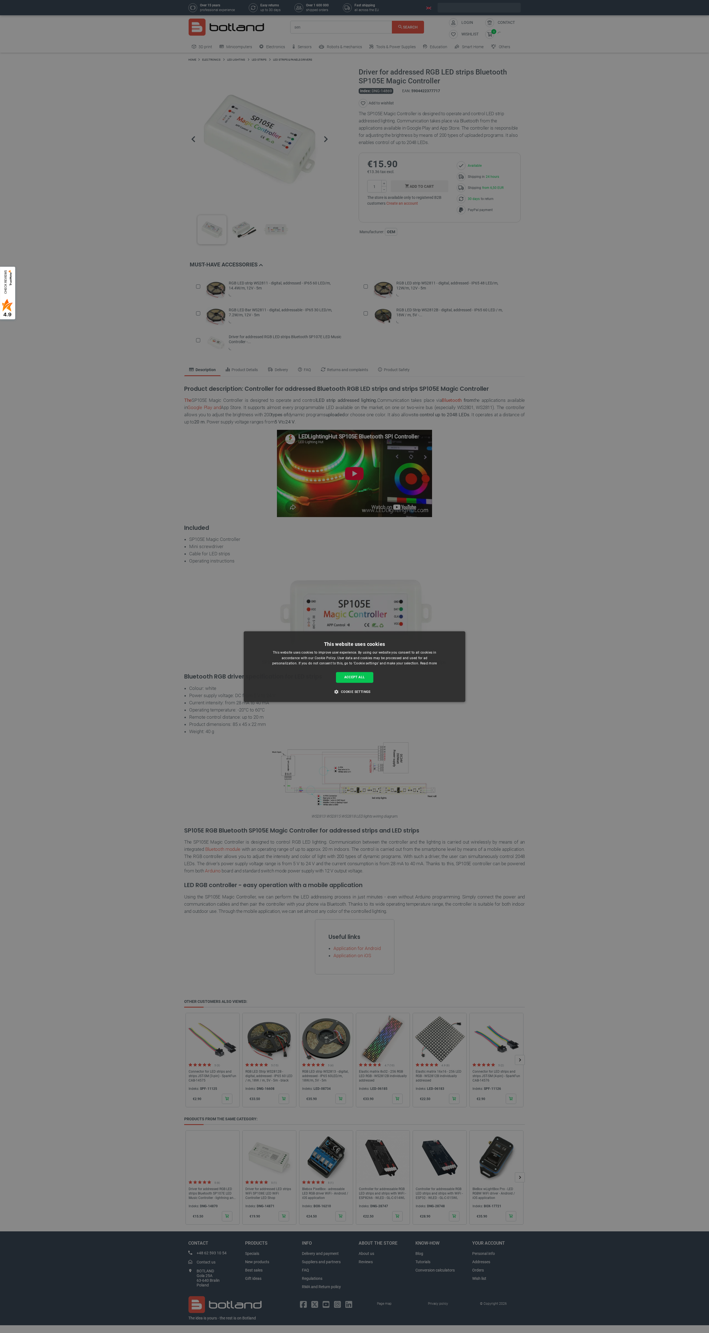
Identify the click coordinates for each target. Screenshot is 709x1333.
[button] (354, 691)
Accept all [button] (354, 677)
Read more (428, 664)
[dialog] (354, 666)
